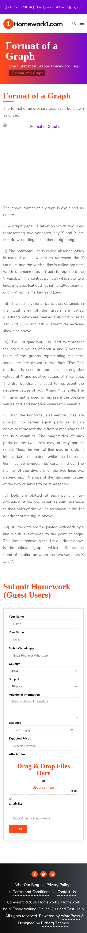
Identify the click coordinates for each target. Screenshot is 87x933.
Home (10, 66)
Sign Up (77, 7)
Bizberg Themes (55, 923)
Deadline (15, 723)
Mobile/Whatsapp (21, 648)
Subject (14, 679)
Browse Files (44, 787)
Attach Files (17, 754)
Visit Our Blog (27, 884)
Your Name (16, 617)
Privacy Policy (57, 884)
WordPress (70, 915)
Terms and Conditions (31, 891)
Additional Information (24, 695)
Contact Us (66, 891)
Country (14, 664)
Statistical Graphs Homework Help (49, 66)
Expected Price (19, 738)
